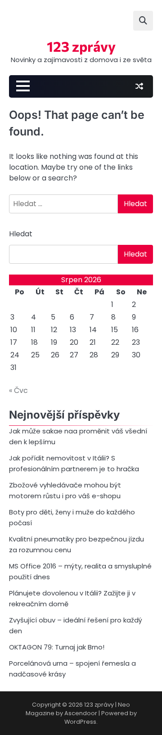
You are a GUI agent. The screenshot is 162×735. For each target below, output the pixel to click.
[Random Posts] (139, 86)
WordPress (80, 722)
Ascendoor (80, 713)
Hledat (20, 234)
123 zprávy (81, 45)
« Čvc (18, 390)
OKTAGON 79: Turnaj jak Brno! (56, 647)
